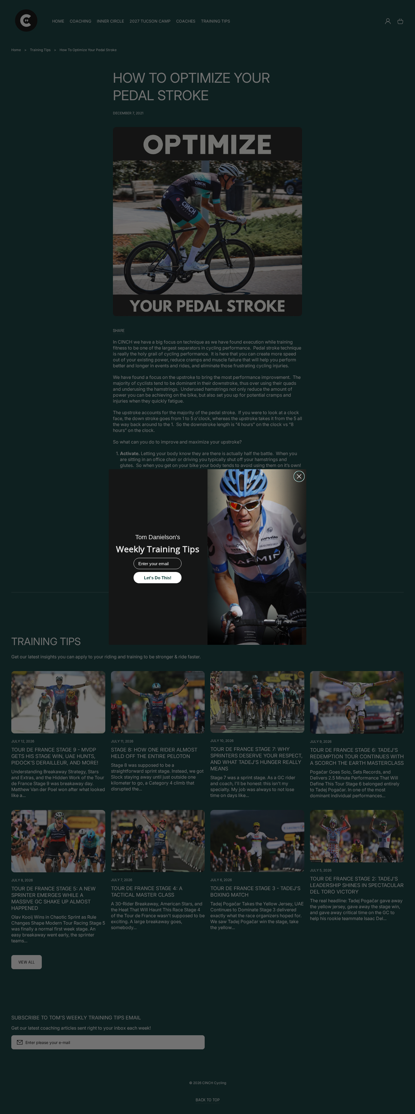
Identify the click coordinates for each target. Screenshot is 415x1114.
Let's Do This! (157, 577)
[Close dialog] (299, 476)
